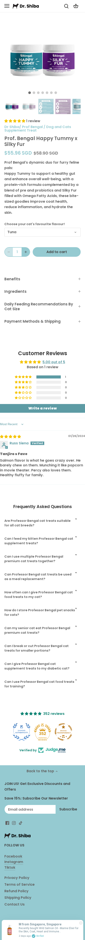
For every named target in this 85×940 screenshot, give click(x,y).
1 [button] (29, 93)
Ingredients (15, 291)
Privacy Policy (16, 877)
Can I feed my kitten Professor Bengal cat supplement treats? (38, 540)
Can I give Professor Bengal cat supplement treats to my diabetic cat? (37, 666)
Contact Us (14, 904)
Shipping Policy (17, 897)
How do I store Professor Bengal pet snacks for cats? (39, 612)
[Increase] (26, 252)
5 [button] (47, 93)
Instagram (13, 861)
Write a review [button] (42, 408)
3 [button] (38, 93)
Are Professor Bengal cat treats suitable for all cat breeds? (37, 523)
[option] (42, 59)
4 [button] (42, 93)
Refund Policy (16, 891)
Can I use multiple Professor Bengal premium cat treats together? (33, 558)
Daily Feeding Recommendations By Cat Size (38, 306)
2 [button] (34, 93)
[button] (15, 120)
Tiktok (9, 867)
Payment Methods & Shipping (32, 321)
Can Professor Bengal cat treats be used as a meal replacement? (37, 576)
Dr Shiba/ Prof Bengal (23, 126)
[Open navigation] (6, 6)
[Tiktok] (20, 822)
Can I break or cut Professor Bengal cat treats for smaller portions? (36, 648)
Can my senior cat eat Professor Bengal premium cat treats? (37, 630)
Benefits (12, 279)
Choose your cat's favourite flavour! (34, 224)
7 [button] (55, 93)
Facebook (13, 856)
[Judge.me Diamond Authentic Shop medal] (21, 732)
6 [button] (51, 93)
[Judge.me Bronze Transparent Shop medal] (63, 732)
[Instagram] (14, 822)
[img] (10, 436)
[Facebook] (7, 822)
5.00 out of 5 (53, 362)
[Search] (66, 6)
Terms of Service (19, 884)
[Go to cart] (75, 6)
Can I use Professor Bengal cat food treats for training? (39, 684)
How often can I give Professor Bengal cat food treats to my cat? (38, 594)
